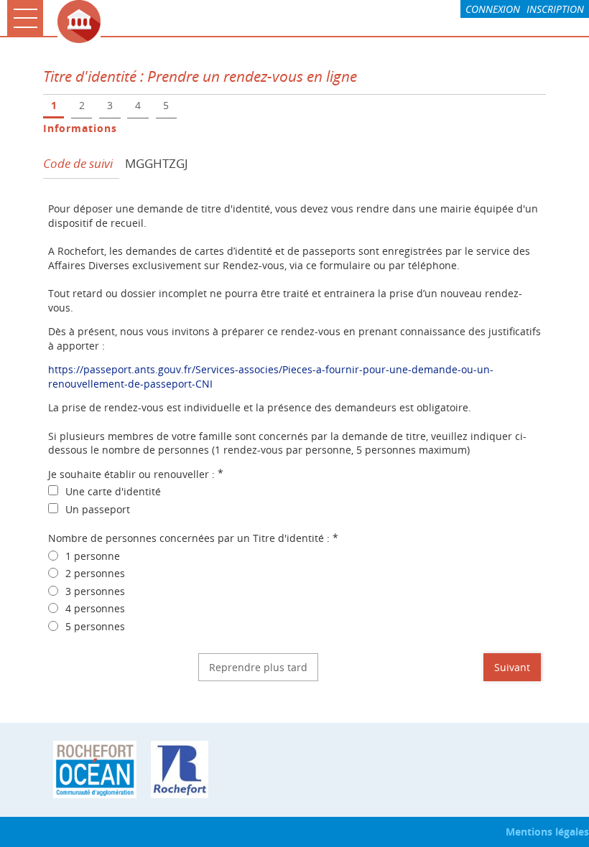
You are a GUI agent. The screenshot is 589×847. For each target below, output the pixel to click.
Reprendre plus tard (258, 667)
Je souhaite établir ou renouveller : (135, 474)
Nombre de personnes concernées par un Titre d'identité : (193, 538)
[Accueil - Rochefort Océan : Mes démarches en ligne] (319, 21)
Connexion (492, 9)
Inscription (555, 9)
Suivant (512, 667)
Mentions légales (547, 831)
